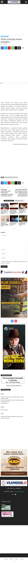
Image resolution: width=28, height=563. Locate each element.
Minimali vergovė (4, 409)
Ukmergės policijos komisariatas (11, 177)
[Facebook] (2, 47)
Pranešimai (10, 34)
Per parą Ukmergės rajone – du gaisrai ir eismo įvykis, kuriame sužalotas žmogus (5, 211)
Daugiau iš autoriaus (19, 200)
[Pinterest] (9, 47)
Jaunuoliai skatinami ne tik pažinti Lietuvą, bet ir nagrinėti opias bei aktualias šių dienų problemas (21, 193)
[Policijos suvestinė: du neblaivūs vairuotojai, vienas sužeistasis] (23, 206)
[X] (5, 47)
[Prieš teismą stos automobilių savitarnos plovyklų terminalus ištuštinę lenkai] (5, 218)
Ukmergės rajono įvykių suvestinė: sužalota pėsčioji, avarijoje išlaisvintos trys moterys (14, 211)
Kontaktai (22, 559)
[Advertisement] (14, 19)
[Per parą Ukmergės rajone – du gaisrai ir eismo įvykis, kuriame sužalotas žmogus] (5, 206)
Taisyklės (16, 559)
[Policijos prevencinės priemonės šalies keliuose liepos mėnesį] (14, 218)
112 (5, 34)
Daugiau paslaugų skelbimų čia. (14, 385)
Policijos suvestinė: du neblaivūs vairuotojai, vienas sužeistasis (22, 211)
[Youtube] (15, 494)
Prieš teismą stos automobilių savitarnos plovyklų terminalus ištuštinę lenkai (5, 224)
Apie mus (6, 559)
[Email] (15, 47)
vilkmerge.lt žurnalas (5, 501)
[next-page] (15, 228)
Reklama (11, 559)
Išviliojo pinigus (4, 403)
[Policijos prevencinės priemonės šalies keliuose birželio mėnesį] (23, 218)
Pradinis (2, 34)
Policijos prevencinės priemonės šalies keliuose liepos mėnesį (14, 224)
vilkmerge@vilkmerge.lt (19, 491)
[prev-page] (13, 228)
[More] (22, 47)
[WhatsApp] (12, 47)
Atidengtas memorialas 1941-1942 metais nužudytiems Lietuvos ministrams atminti (7, 193)
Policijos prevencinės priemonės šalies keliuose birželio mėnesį (23, 224)
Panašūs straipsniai (9, 200)
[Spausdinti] (19, 47)
